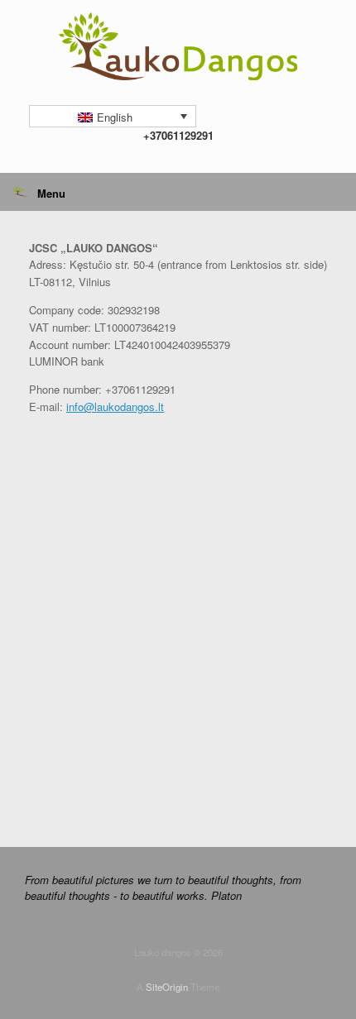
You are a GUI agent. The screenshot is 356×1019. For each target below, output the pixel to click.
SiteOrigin (167, 986)
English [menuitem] (114, 117)
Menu (51, 193)
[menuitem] (112, 116)
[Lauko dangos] (178, 46)
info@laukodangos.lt (115, 406)
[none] (112, 116)
